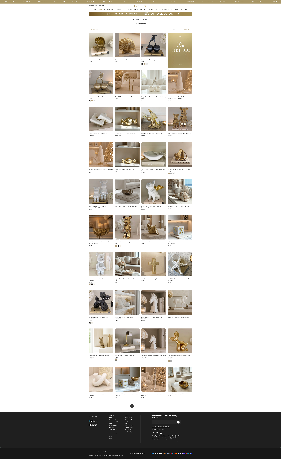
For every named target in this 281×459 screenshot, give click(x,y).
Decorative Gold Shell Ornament (124, 60)
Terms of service (102, 455)
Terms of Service (129, 425)
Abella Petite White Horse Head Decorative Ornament (153, 356)
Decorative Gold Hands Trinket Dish (178, 394)
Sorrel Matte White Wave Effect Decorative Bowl (153, 170)
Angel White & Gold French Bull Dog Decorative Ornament (151, 207)
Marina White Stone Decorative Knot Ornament (99, 394)
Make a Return (128, 417)
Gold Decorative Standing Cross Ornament (153, 279)
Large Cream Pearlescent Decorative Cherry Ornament (153, 97)
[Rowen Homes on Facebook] (153, 433)
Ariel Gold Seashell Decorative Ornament (100, 60)
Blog (110, 438)
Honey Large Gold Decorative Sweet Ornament (125, 134)
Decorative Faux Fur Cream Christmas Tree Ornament (101, 170)
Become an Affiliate (114, 434)
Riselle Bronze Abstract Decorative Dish (126, 206)
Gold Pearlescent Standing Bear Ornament (127, 242)
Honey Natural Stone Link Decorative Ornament (99, 134)
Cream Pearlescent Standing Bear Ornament (98, 279)
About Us (111, 415)
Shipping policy (108, 455)
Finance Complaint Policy (114, 422)
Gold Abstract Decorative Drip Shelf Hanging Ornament (99, 242)
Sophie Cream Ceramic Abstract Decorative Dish (127, 279)
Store (110, 417)
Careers (111, 431)
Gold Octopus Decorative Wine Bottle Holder (151, 134)
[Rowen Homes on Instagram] (157, 433)
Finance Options (113, 419)
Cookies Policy (128, 431)
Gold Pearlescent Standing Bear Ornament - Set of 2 (180, 134)
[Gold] (145, 64)
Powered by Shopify (102, 451)
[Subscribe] (178, 422)
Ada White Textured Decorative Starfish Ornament (179, 279)
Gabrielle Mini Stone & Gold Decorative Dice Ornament (127, 394)
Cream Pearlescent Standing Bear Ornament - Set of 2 (98, 207)
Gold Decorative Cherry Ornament (98, 96)
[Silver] (171, 173)
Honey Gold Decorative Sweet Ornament (126, 169)
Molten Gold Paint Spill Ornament (124, 355)
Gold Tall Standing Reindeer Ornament (126, 96)
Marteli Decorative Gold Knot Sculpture (179, 169)
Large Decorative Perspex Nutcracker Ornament (151, 394)
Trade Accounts (113, 429)
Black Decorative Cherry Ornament (151, 60)
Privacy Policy (128, 429)
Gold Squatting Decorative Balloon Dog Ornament (179, 356)
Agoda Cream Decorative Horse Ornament (180, 317)
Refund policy (91, 455)
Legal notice (121, 455)
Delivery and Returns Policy (130, 420)
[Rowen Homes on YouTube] (161, 433)
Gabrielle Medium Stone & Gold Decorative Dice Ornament (180, 242)
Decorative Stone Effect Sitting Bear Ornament (99, 356)
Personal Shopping (113, 425)
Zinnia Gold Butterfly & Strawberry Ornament (124, 318)
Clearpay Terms (129, 427)
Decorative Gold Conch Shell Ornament (152, 242)
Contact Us (127, 415)
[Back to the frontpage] (133, 19)
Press (110, 436)
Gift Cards (111, 427)
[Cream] (121, 246)
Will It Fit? (127, 423)
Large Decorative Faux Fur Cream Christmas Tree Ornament (177, 97)
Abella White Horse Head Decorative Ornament (151, 318)
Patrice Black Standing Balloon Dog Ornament (99, 318)
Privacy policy (96, 455)
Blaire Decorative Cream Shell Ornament (179, 206)
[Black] (142, 64)
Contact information (115, 455)
